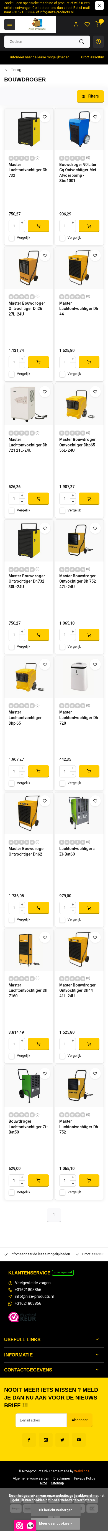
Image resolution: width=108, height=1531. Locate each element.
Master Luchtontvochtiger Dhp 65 (25, 718)
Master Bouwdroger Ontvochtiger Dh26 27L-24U (27, 309)
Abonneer (80, 1420)
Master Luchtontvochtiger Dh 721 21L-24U (28, 445)
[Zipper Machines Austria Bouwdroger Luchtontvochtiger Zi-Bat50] (28, 1086)
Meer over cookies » (55, 1523)
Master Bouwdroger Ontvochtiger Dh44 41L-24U (77, 991)
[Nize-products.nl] (37, 24)
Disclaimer (61, 1478)
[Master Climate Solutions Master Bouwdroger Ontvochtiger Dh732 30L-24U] (28, 540)
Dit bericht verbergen (55, 1510)
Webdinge (81, 1471)
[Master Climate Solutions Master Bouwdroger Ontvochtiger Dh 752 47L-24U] (79, 540)
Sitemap (57, 1483)
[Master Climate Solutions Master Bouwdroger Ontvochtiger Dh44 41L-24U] (79, 950)
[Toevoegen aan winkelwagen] (38, 226)
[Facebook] (29, 1440)
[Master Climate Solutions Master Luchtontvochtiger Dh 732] (28, 129)
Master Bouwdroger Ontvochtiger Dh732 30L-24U (27, 581)
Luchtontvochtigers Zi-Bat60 (77, 851)
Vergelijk (23, 237)
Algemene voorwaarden (31, 1478)
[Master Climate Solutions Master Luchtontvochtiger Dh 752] (79, 1086)
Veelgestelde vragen (33, 1283)
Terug (16, 70)
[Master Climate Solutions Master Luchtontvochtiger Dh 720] (79, 677)
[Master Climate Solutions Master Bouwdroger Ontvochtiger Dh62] (28, 813)
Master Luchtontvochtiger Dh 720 (78, 718)
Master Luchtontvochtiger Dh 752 (78, 1127)
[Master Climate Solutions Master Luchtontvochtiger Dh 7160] (28, 950)
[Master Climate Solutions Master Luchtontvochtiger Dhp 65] (28, 677)
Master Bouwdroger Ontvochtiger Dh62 (27, 851)
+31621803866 (28, 1290)
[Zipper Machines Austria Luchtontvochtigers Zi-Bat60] (79, 813)
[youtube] (79, 1440)
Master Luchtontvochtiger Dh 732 (28, 170)
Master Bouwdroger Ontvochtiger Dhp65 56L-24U (77, 445)
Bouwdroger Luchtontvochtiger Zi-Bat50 (28, 1127)
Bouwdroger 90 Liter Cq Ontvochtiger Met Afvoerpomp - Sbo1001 (78, 173)
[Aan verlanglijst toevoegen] (44, 116)
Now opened (63, 1272)
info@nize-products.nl (34, 1296)
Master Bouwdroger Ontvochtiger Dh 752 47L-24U (77, 581)
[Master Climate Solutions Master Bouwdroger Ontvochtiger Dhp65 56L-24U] (79, 404)
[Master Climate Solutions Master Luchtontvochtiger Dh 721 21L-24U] (28, 404)
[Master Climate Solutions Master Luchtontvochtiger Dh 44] (79, 268)
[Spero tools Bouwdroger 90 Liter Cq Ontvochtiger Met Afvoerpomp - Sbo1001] (79, 129)
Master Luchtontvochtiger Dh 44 (78, 309)
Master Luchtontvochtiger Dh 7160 (28, 991)
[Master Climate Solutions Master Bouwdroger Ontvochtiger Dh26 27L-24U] (28, 268)
